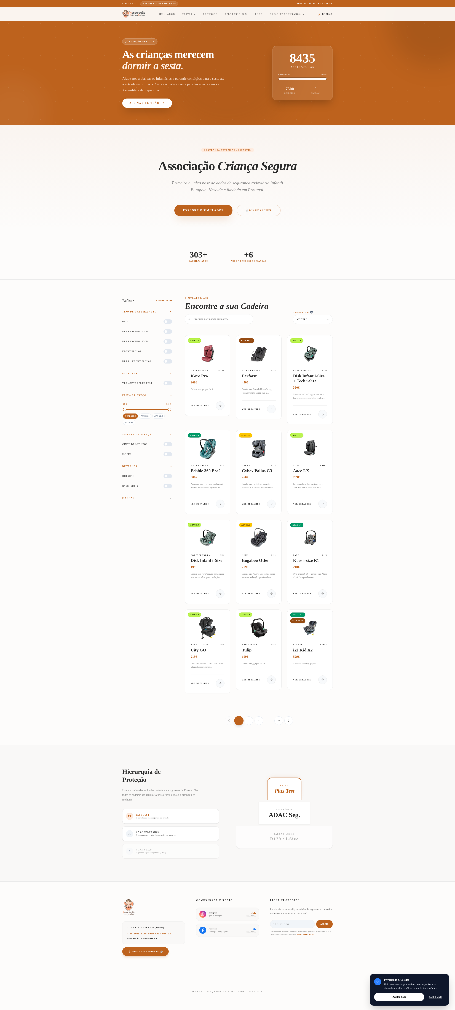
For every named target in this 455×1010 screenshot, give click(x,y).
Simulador (167, 14)
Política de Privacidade (305, 934)
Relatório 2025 (236, 14)
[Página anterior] (229, 720)
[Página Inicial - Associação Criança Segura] (133, 14)
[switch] (168, 321)
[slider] (125, 409)
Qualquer (130, 416)
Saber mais (435, 997)
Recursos (210, 14)
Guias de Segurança (285, 14)
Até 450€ (158, 416)
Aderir (324, 924)
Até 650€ (129, 422)
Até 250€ (145, 416)
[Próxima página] (288, 720)
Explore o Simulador (203, 210)
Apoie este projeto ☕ (147, 951)
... (269, 720)
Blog (259, 14)
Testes (187, 14)
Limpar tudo (164, 300)
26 (279, 720)
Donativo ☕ (315, 3)
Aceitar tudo (399, 997)
